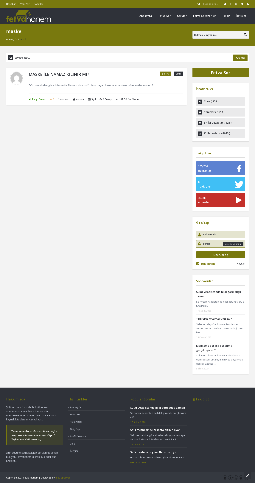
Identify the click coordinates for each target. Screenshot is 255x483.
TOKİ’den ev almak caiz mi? (214, 319)
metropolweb (63, 477)
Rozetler (38, 4)
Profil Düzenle (78, 436)
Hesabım (11, 4)
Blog (227, 16)
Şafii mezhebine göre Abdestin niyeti (154, 452)
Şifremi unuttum (233, 243)
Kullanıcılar (76, 421)
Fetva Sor (164, 16)
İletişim (241, 16)
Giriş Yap (75, 429)
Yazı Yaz (25, 4)
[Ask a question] (247, 475)
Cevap (107, 99)
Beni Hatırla (208, 263)
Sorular (182, 16)
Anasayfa (145, 16)
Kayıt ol (241, 263)
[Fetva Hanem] (28, 16)
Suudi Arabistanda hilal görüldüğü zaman (157, 407)
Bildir (178, 73)
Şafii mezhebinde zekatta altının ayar (155, 430)
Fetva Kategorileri (205, 16)
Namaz (65, 99)
